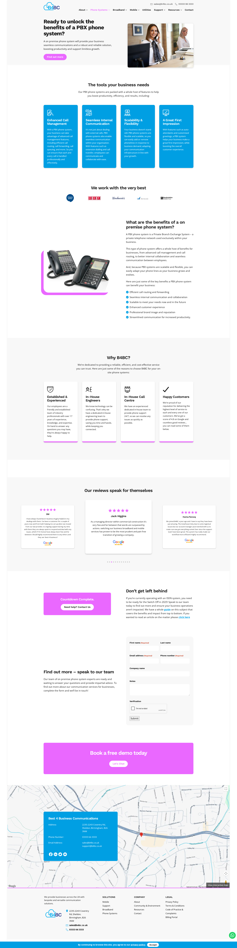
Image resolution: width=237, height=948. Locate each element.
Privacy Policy (172, 901)
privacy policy (138, 944)
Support (159, 10)
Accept (153, 945)
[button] (118, 836)
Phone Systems (99, 10)
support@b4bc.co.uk (92, 845)
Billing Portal (171, 917)
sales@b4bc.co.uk (163, 4)
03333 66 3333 (185, 4)
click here (184, 617)
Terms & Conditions (175, 905)
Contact (189, 10)
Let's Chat (118, 763)
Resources (174, 10)
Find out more (55, 56)
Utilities (146, 10)
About (82, 10)
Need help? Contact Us (77, 607)
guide (167, 609)
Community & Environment (147, 905)
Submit (134, 718)
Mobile (134, 10)
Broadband (119, 10)
